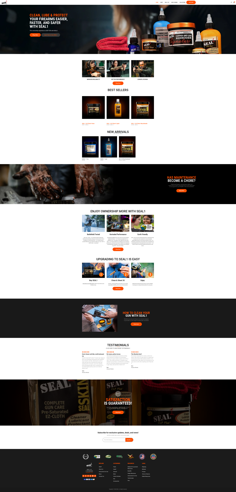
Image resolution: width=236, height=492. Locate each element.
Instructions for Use (103, 471)
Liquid (114, 469)
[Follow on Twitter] (86, 476)
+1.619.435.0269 (89, 471)
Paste (114, 466)
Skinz (114, 474)
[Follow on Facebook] (83, 476)
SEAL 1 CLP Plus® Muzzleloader (139, 123)
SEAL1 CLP (167, 2)
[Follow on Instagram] (88, 476)
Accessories (116, 481)
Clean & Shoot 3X (118, 280)
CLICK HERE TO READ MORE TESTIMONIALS (118, 348)
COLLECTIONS (182, 2)
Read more (136, 324)
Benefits (129, 471)
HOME (157, 2)
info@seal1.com (89, 472)
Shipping (144, 466)
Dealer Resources (132, 473)
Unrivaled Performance (118, 234)
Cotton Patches (117, 476)
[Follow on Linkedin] (90, 476)
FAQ (129, 480)
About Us (101, 469)
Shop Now (35, 35)
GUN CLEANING (174, 2)
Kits (114, 478)
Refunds (144, 469)
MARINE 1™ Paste (85, 159)
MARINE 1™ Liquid (103, 159)
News (100, 474)
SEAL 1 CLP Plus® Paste (88, 123)
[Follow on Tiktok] (95, 476)
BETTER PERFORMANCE (118, 79)
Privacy (143, 471)
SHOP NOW (191, 2)
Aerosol (115, 471)
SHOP (161, 2)
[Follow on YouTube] (93, 476)
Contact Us (101, 476)
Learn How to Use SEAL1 (50, 35)
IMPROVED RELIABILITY (93, 79)
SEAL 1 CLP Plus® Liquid (113, 123)
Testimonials (131, 478)
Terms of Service (146, 474)
